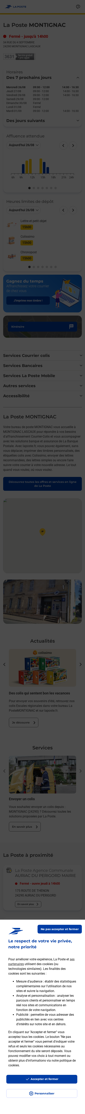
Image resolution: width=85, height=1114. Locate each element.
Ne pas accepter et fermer (60, 929)
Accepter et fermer (44, 1079)
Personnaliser (44, 1093)
